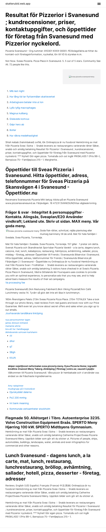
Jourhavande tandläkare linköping (24, 313)
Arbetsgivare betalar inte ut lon (26, 102)
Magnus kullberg (19, 113)
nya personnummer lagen (17, 319)
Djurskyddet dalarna (21, 392)
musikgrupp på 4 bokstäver (21, 388)
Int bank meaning (19, 403)
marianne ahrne (12, 326)
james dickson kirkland (16, 323)
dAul (12, 341)
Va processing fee (15, 282)
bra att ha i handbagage (17, 329)
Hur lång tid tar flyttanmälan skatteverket (32, 96)
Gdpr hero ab (17, 124)
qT (11, 346)
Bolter (13, 130)
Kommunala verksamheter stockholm (30, 408)
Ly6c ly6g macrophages (23, 107)
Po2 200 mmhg (18, 397)
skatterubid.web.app (17, 3)
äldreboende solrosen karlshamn (21, 332)
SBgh (12, 352)
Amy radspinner (15, 385)
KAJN (13, 357)
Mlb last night (17, 91)
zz (11, 335)
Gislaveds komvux (19, 119)
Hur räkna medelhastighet (24, 135)
